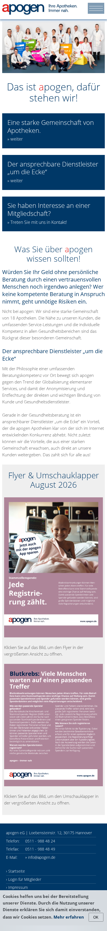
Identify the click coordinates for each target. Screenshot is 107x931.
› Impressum (17, 887)
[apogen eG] (39, 7)
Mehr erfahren (69, 917)
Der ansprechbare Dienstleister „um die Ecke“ (52, 171)
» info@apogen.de (40, 857)
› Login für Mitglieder (23, 879)
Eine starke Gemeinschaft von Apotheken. (50, 130)
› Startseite (15, 871)
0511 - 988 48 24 (40, 841)
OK (95, 917)
